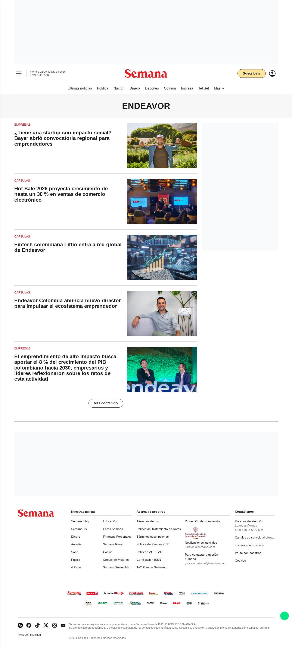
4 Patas (76, 567)
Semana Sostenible (116, 567)
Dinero (75, 536)
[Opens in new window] (28, 625)
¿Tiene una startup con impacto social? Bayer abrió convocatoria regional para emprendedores (63, 138)
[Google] (20, 625)
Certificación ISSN (149, 559)
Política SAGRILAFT (150, 552)
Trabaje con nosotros (249, 545)
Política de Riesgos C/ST (153, 544)
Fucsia (75, 559)
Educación (110, 521)
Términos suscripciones (153, 536)
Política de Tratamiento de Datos (159, 529)
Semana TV (79, 529)
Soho (74, 552)
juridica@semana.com (200, 547)
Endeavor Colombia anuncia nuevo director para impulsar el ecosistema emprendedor (67, 303)
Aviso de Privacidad (34, 635)
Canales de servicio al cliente (254, 537)
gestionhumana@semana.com (205, 563)
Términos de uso (148, 521)
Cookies (240, 560)
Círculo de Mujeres (116, 559)
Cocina (107, 552)
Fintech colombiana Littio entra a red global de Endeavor (68, 247)
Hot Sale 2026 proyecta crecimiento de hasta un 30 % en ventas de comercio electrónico (61, 194)
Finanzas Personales (117, 536)
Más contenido (106, 403)
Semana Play (80, 521)
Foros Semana (113, 529)
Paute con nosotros (248, 553)
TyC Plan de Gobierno (152, 567)
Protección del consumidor (203, 521)
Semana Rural (112, 544)
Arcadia (76, 544)
